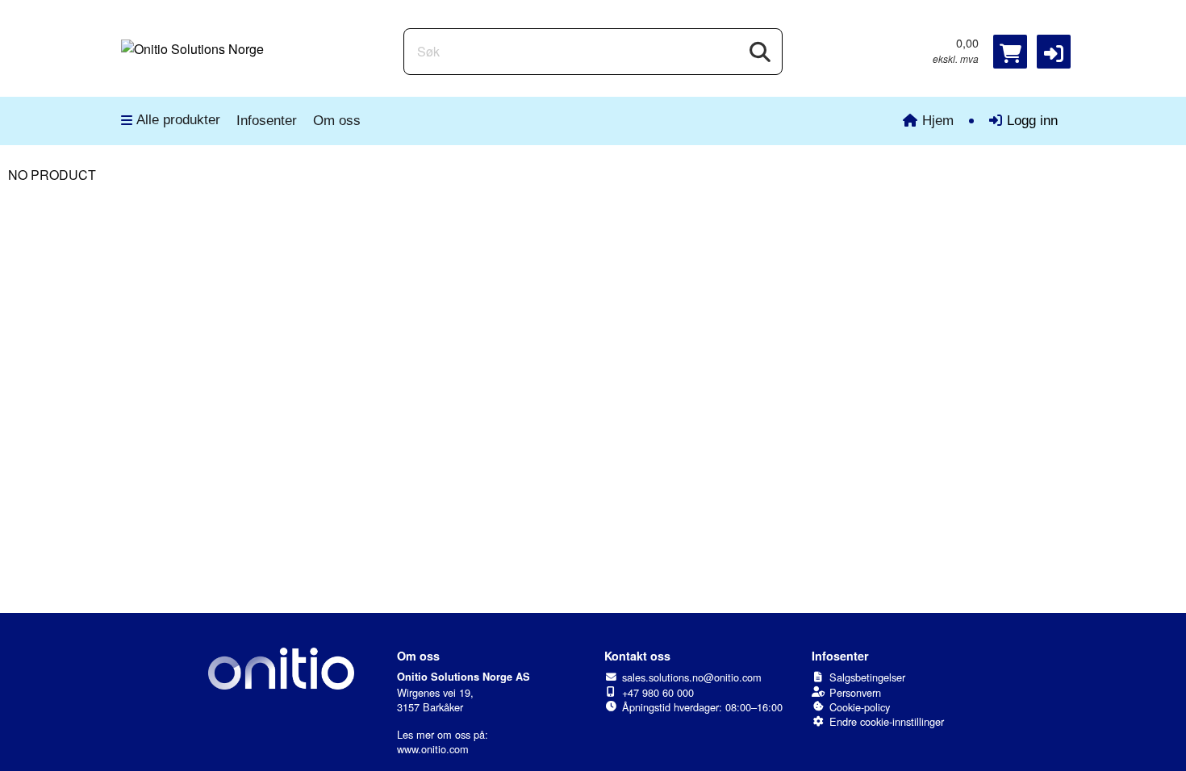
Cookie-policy (859, 707)
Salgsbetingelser (867, 677)
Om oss (337, 120)
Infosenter (266, 120)
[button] (1054, 52)
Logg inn (1032, 120)
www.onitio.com (433, 749)
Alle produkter (178, 119)
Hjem (938, 120)
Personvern (855, 692)
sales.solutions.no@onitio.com (692, 677)
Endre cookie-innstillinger (886, 721)
